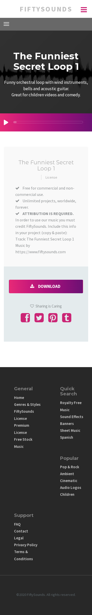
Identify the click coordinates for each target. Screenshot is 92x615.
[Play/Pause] (6, 122)
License (51, 177)
